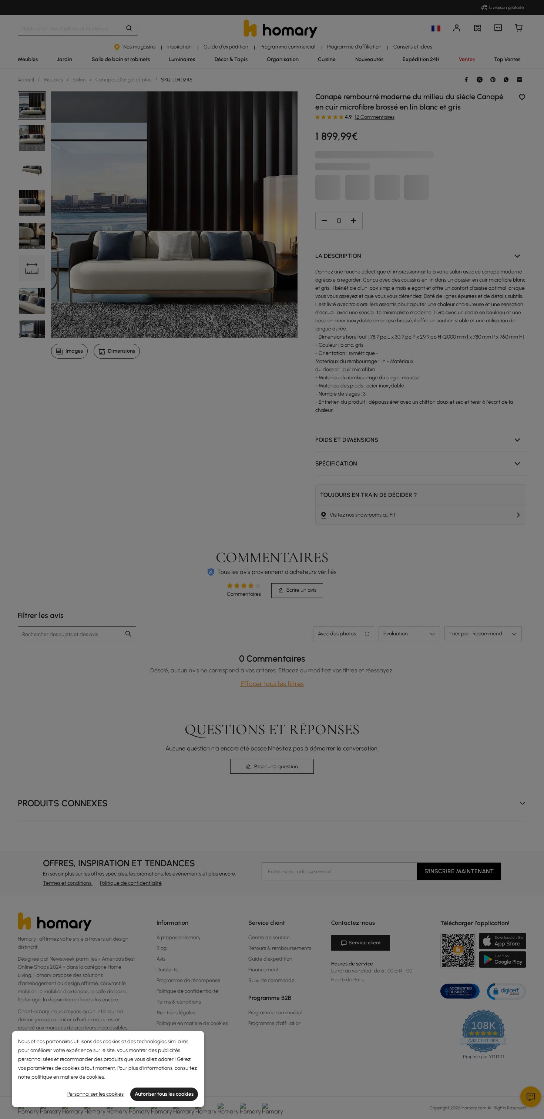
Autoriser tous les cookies (164, 1094)
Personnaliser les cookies (95, 1094)
